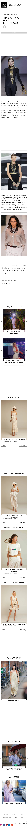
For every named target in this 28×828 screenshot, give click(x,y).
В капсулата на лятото (14, 803)
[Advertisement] (14, 134)
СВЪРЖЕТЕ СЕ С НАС (20, 817)
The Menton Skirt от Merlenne (14, 439)
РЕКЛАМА (21, 814)
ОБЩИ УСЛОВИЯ (7, 817)
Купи (3, 445)
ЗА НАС (6, 814)
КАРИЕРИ (13, 814)
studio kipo (25, 822)
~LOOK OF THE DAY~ (14, 700)
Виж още (23, 445)
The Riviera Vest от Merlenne (14, 624)
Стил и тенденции (12, 14)
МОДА (5, 14)
